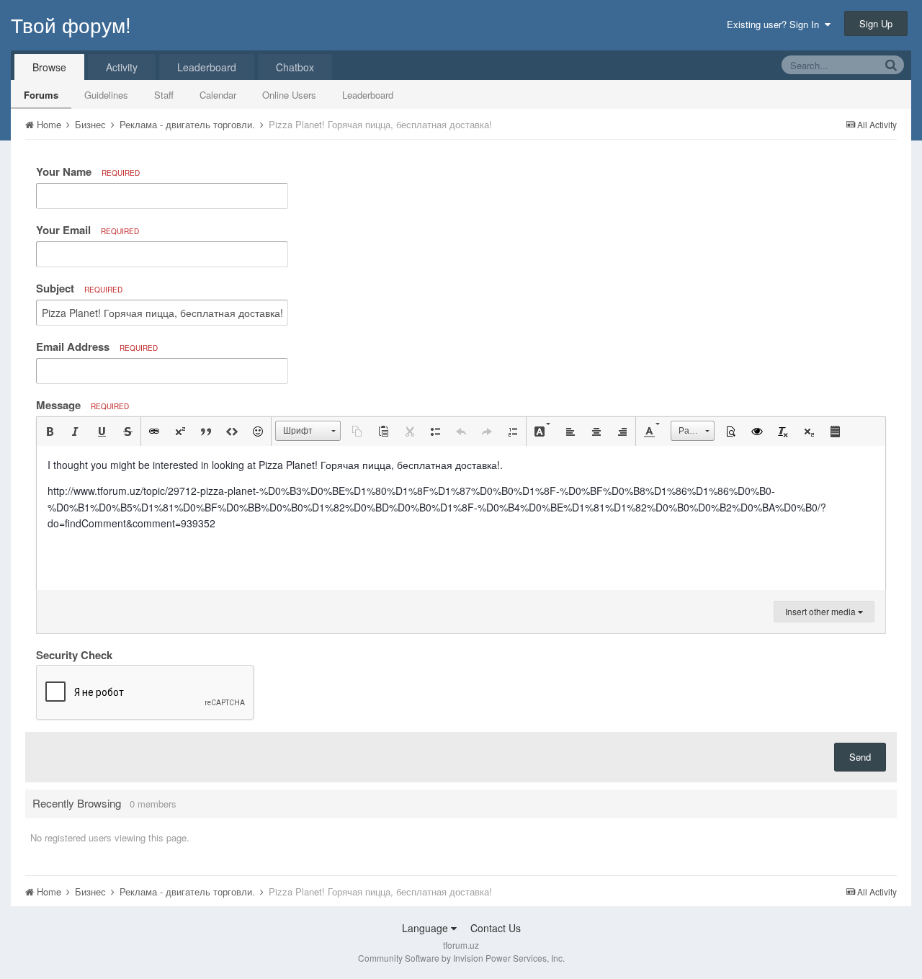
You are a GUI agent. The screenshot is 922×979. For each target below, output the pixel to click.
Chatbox (295, 67)
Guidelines (106, 95)
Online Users (289, 95)
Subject (79, 288)
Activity (122, 67)
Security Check (74, 654)
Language (426, 928)
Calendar (218, 95)
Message (82, 405)
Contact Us (495, 928)
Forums (41, 95)
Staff (164, 95)
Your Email (87, 230)
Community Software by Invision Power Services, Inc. (461, 958)
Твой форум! (71, 24)
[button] (50, 431)
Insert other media (821, 611)
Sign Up (875, 23)
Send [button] (860, 757)
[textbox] (461, 518)
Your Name (88, 171)
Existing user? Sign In (776, 24)
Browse (49, 67)
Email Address (97, 346)
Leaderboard (367, 95)
